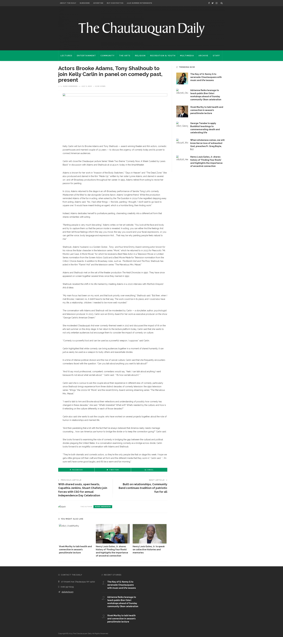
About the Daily (68, 3)
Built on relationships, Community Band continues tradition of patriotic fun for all (143, 488)
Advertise (98, 3)
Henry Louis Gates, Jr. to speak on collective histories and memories (149, 549)
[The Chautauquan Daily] (141, 29)
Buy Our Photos (115, 3)
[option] (76, 539)
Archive (203, 56)
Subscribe (85, 3)
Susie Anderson (70, 86)
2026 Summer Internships (139, 3)
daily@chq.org (67, 592)
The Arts (124, 56)
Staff (216, 56)
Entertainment (86, 56)
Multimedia (187, 56)
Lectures (66, 56)
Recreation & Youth (163, 56)
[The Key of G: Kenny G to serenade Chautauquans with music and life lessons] (182, 78)
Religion (140, 56)
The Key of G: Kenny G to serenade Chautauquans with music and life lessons (206, 77)
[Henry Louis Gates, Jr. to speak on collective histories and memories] (150, 533)
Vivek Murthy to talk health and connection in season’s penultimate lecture (75, 549)
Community (108, 56)
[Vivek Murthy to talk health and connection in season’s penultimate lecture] (76, 533)
